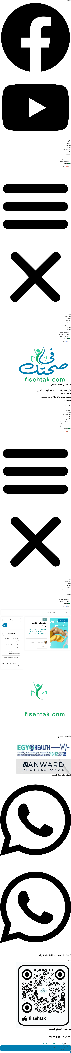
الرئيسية (67, 141)
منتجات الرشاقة (63, 159)
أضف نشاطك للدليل (61, 775)
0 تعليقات (33, 642)
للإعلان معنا (66, 863)
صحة (68, 143)
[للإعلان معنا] (35, 860)
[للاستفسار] (35, 948)
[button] (35, 242)
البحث (12, 620)
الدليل (68, 152)
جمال (68, 147)
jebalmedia (67, 1044)
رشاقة (68, 145)
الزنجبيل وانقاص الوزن (39, 625)
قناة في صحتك (65, 150)
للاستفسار (66, 950)
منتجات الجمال (64, 161)
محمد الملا (40, 642)
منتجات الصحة (64, 157)
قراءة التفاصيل (42, 647)
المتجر (68, 154)
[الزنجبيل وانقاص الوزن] (59, 633)
